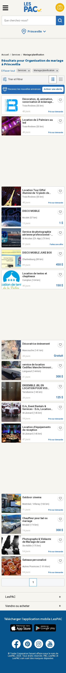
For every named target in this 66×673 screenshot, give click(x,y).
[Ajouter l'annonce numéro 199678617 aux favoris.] (59, 100)
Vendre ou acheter (33, 606)
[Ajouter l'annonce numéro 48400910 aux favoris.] (59, 274)
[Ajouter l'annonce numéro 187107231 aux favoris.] (59, 386)
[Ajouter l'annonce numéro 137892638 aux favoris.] (59, 540)
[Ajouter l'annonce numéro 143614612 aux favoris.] (59, 365)
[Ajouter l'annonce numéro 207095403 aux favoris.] (59, 345)
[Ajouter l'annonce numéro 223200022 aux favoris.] (59, 519)
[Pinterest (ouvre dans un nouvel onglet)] (27, 647)
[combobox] (29, 20)
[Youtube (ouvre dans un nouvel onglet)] (50, 647)
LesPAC (33, 597)
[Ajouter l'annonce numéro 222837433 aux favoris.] (59, 561)
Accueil (5, 54)
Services (16, 54)
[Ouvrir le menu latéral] (5, 8)
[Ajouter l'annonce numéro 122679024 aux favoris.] (59, 428)
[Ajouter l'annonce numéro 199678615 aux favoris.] (59, 191)
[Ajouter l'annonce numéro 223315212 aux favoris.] (59, 498)
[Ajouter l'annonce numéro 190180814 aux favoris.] (59, 407)
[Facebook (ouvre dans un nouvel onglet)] (16, 647)
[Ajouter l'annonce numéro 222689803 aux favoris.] (59, 233)
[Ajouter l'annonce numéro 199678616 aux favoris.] (59, 121)
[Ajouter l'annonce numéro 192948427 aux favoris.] (59, 254)
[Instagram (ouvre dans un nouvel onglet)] (38, 647)
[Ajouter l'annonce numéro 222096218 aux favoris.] (59, 212)
